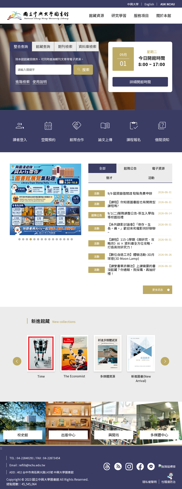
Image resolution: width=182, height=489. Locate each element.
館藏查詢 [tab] (43, 46)
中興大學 (133, 4)
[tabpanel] (130, 233)
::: (1, 10)
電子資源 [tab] (158, 168)
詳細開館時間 (140, 81)
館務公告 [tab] (130, 168)
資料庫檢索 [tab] (87, 46)
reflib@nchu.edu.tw (32, 465)
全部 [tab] (102, 168)
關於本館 (163, 15)
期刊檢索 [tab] (65, 46)
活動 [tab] (151, 177)
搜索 (83, 69)
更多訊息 (157, 290)
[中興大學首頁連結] (38, 15)
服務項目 (141, 15)
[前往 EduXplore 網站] (170, 477)
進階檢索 (22, 81)
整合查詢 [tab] (21, 46)
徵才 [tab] (109, 177)
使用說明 (40, 81)
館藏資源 (96, 15)
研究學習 (118, 15)
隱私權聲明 (149, 482)
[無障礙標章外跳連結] (167, 466)
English (149, 4)
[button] (19, 239)
